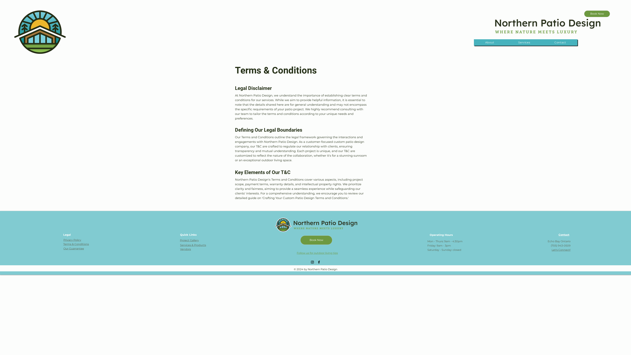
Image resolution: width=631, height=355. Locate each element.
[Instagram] (312, 262)
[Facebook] (319, 262)
